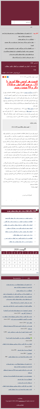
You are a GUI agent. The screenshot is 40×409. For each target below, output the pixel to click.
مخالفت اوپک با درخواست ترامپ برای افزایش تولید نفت (17, 306)
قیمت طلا (7, 97)
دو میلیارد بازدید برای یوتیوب (25, 382)
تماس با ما (29, 322)
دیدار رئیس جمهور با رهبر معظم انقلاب (22, 235)
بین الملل (16, 66)
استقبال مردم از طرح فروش (24, 350)
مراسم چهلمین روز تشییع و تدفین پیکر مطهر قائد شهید (18, 218)
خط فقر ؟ (29, 353)
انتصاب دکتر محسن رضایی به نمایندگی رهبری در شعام (18, 231)
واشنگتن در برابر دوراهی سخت (26, 39)
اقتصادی (21, 66)
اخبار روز (26, 66)
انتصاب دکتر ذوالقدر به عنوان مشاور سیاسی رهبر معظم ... (17, 225)
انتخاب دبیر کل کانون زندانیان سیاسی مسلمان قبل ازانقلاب (17, 344)
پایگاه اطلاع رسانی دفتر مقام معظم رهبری (20, 211)
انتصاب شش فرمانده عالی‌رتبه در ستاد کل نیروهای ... (19, 228)
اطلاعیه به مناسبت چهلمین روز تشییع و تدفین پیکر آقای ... (18, 221)
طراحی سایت (20, 405)
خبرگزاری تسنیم (28, 92)
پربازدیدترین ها (17, 278)
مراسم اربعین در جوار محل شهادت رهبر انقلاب (20, 241)
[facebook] (4, 201)
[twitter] (15, 201)
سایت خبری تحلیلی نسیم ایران (20, 8)
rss (5, 22)
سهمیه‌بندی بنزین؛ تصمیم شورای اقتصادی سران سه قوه (18, 376)
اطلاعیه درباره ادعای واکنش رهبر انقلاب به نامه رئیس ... (18, 238)
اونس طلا (30, 108)
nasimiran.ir (22, 401)
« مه (37, 272)
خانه (29, 278)
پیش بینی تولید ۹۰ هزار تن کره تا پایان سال (23, 57)
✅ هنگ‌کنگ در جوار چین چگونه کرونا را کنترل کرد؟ (19, 338)
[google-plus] (10, 201)
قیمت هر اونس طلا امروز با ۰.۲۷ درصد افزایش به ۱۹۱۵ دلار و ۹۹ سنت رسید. (22, 84)
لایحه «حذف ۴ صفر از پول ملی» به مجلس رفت (20, 332)
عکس (11, 66)
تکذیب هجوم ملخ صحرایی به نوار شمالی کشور (20, 356)
